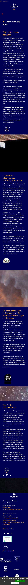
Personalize (15, 583)
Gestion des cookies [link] (8, 529)
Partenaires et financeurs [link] (9, 514)
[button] (14, 9)
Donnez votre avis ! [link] (8, 551)
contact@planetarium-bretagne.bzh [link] (12, 509)
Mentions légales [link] (7, 516)
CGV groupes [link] (6, 524)
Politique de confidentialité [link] (10, 518)
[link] (14, 5)
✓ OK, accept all (20, 581)
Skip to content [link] (4, 1)
